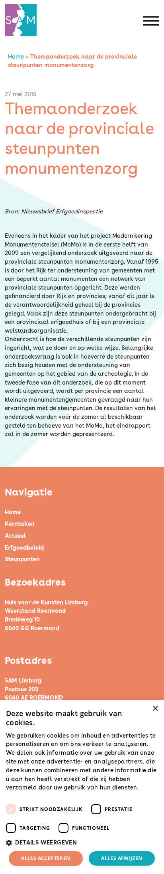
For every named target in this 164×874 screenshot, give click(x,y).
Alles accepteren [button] (45, 858)
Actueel (15, 535)
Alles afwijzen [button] (122, 858)
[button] (82, 842)
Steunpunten (22, 559)
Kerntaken (20, 523)
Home (16, 56)
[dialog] (82, 787)
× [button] (155, 709)
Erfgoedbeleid (24, 547)
